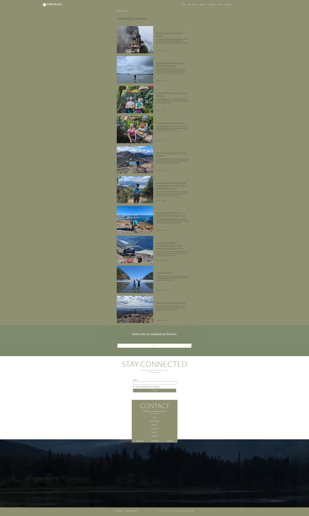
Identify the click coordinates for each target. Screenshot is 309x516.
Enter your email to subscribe (124, 338)
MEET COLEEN (154, 421)
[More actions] (189, 29)
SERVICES (154, 436)
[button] (211, 4)
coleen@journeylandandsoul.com (154, 411)
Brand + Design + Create (187, 510)
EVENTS (154, 432)
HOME (154, 417)
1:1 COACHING (154, 428)
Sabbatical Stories (122, 11)
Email (135, 380)
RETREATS (154, 425)
